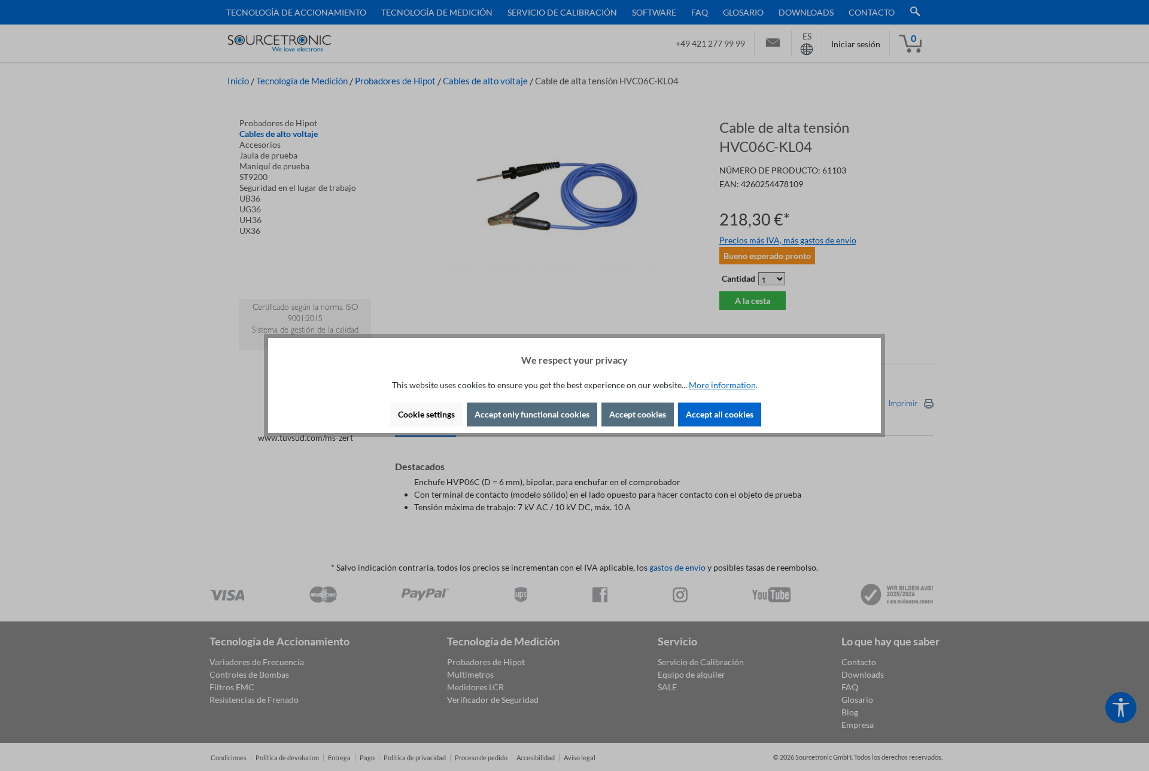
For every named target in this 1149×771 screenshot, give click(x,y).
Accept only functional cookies (532, 414)
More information (722, 385)
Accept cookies (637, 414)
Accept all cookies (719, 414)
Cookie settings (426, 414)
